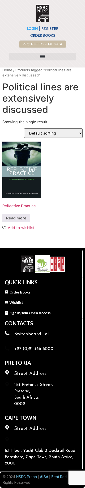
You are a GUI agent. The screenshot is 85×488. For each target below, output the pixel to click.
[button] (42, 56)
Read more (16, 218)
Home (7, 70)
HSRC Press (26, 477)
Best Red (59, 477)
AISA (43, 477)
